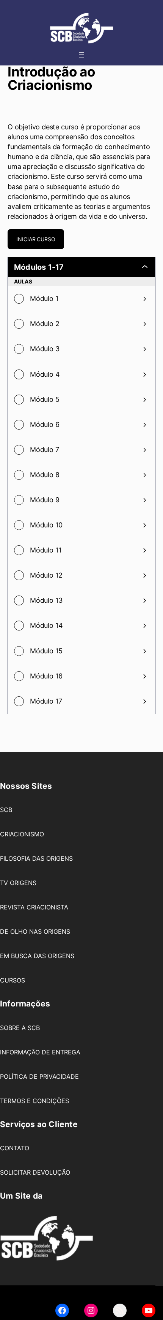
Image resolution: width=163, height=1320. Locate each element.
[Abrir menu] (81, 54)
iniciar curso (35, 239)
